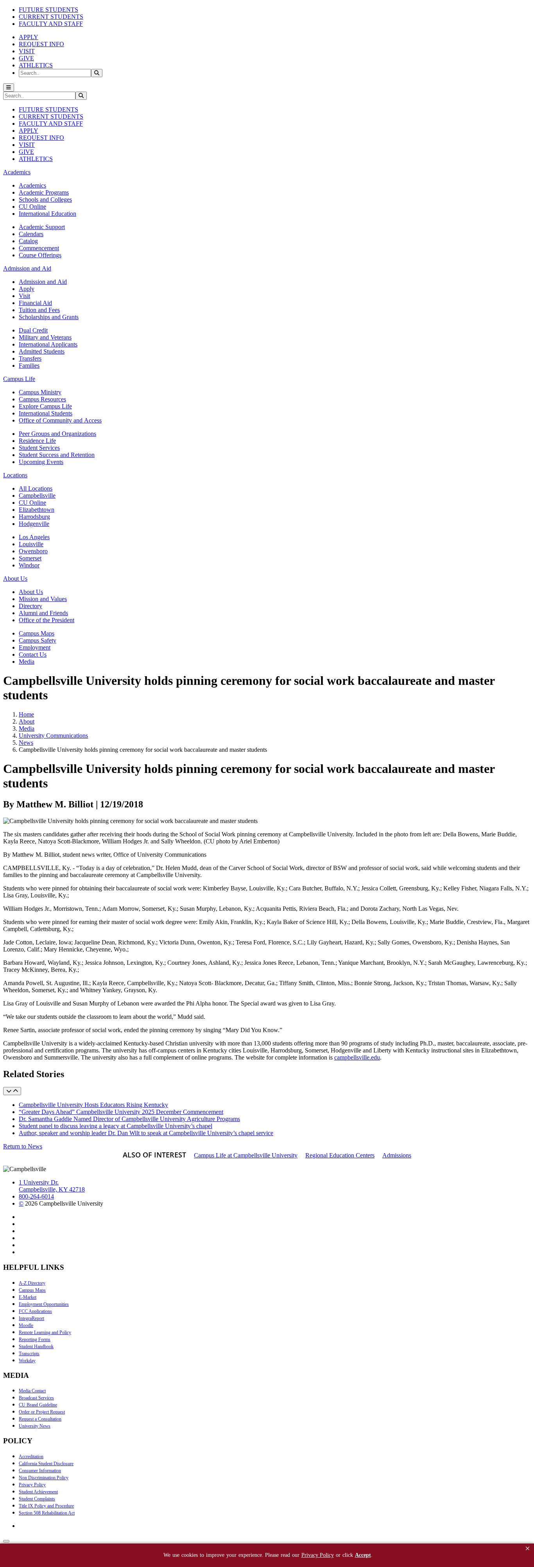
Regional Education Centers (340, 1155)
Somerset (30, 558)
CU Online (32, 206)
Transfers (30, 358)
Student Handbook (36, 1346)
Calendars (31, 234)
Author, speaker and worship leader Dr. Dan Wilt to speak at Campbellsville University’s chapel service (146, 1133)
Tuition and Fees (39, 310)
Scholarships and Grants (49, 317)
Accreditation (31, 1456)
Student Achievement (38, 1492)
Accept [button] (363, 1555)
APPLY (28, 37)
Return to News (22, 1146)
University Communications (53, 735)
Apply (26, 288)
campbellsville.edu (357, 1057)
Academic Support (42, 227)
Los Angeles (34, 537)
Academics (32, 185)
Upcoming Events (41, 462)
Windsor (29, 565)
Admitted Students (42, 351)
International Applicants (48, 344)
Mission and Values (43, 599)
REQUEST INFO (41, 44)
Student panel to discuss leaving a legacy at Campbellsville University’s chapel (115, 1126)
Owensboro (33, 551)
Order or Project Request (42, 1412)
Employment (34, 647)
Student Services (39, 447)
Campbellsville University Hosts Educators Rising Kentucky (93, 1104)
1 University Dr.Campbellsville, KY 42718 (52, 1186)
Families (29, 365)
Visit (24, 295)
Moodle (26, 1325)
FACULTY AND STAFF (51, 23)
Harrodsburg (34, 516)
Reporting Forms (34, 1339)
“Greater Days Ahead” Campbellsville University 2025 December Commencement (121, 1111)
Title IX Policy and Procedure (46, 1506)
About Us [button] (15, 578)
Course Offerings (40, 255)
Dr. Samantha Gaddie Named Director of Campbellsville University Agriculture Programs (129, 1119)
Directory (30, 606)
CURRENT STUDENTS (51, 16)
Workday (27, 1360)
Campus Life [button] (19, 379)
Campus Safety (37, 640)
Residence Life (37, 440)
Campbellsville (37, 495)
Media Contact (32, 1391)
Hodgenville (34, 523)
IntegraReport (31, 1318)
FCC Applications (35, 1311)
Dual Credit (33, 330)
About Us (31, 592)
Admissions (396, 1155)
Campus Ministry (40, 392)
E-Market (27, 1297)
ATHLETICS (36, 65)
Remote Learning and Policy (45, 1332)
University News (34, 1426)
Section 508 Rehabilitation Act (47, 1513)
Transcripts (29, 1353)
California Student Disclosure (46, 1463)
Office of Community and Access (60, 420)
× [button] (527, 1548)
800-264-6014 (36, 1196)
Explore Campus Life (45, 406)
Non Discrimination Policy (43, 1477)
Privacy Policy (32, 1485)
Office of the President (46, 620)
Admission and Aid (43, 281)
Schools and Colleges (45, 199)
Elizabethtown (36, 509)
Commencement (39, 248)
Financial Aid (35, 303)
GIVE (26, 58)
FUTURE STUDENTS (48, 9)
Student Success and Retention (57, 454)
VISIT (27, 51)
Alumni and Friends (43, 613)
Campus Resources (42, 399)
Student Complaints (37, 1499)
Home (26, 714)
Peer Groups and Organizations (57, 433)
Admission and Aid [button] (27, 268)
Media (26, 661)
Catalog (28, 241)
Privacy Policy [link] (317, 1555)
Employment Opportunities (44, 1304)
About (26, 721)
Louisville (31, 544)
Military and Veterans (45, 337)
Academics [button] (16, 172)
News (26, 742)
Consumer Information (40, 1470)
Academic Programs (44, 192)
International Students (45, 413)
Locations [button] (15, 475)
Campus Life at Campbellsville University (245, 1155)
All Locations (35, 488)
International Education (47, 213)
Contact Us (33, 654)
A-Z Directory (32, 1283)
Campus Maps (36, 633)
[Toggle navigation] (8, 87)
